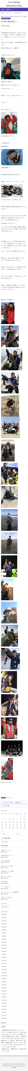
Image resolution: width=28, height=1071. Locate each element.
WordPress (10, 1065)
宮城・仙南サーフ (5, 18)
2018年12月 (4, 969)
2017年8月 (4, 1012)
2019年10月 (4, 945)
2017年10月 (4, 1006)
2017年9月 (4, 1009)
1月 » (17, 833)
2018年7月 (4, 981)
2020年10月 (4, 923)
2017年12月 (4, 1000)
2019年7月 (4, 954)
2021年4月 (4, 914)
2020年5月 (4, 939)
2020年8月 (4, 930)
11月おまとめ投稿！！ (6, 860)
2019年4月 (4, 960)
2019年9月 (4, 948)
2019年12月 (4, 942)
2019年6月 (4, 957)
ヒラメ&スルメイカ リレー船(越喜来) (10, 892)
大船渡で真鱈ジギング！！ (7, 855)
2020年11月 (4, 920)
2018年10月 (4, 975)
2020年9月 (4, 926)
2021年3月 (4, 917)
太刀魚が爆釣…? (5, 881)
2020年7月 (4, 933)
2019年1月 (4, 966)
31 (2, 831)
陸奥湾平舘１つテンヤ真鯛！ (7, 871)
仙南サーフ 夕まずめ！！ (7, 897)
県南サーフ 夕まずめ (6, 876)
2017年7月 (4, 1015)
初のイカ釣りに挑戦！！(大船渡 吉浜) (12, 802)
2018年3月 (4, 994)
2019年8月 (4, 951)
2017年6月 (4, 1018)
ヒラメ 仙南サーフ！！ (6, 886)
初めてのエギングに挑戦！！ (7, 866)
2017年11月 (4, 1003)
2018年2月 (4, 997)
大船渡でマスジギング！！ (7, 850)
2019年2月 (4, 963)
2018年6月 (4, 984)
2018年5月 (4, 987)
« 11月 (3, 833)
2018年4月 (4, 991)
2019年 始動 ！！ (7, 805)
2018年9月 (4, 978)
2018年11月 (4, 972)
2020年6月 (4, 936)
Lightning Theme (16, 1065)
